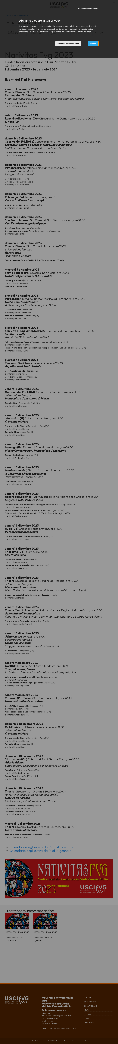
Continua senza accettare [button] (88, 8)
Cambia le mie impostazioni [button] (68, 44)
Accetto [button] (93, 44)
